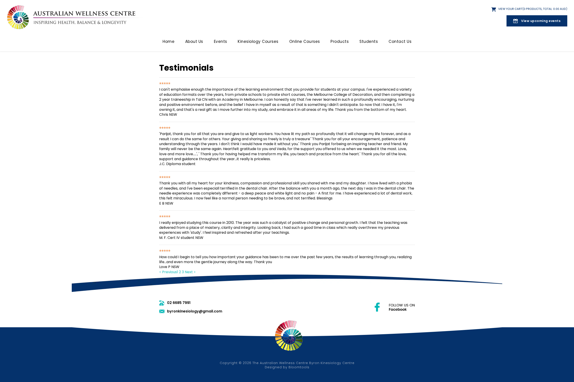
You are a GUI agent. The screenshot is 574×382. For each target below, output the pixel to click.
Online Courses (304, 41)
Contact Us (400, 41)
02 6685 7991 (179, 302)
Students (368, 41)
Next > (190, 272)
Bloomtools (299, 367)
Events (220, 41)
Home (168, 41)
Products (339, 41)
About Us (194, 41)
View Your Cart (532, 9)
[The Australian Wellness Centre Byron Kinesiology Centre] (76, 16)
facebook (395, 307)
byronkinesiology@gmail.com (194, 311)
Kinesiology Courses (258, 41)
